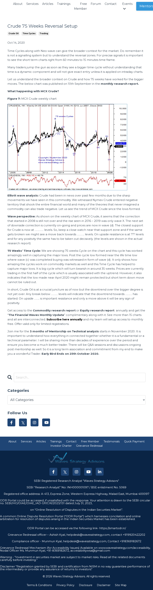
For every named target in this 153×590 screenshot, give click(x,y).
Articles (47, 4)
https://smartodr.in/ (112, 528)
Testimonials (112, 441)
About (18, 4)
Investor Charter (61, 445)
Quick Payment (134, 441)
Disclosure (85, 585)
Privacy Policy (65, 585)
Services (32, 4)
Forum (96, 4)
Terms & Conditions (39, 585)
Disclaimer (103, 585)
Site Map (121, 585)
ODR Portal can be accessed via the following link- (63, 528)
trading (44, 33)
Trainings (63, 4)
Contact (111, 4)
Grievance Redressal (89, 445)
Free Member (80, 6)
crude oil (13, 33)
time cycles (29, 33)
